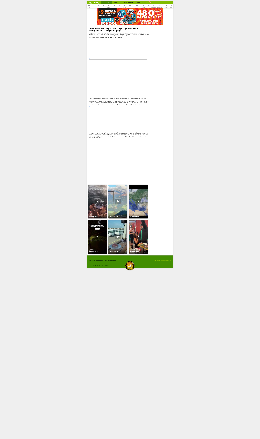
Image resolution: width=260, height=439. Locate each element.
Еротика (103, 6)
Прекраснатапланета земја (160, 7)
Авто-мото (114, 6)
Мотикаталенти (143, 7)
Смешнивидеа (89, 7)
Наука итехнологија (153, 7)
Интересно (130, 6)
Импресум (156, 261)
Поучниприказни (166, 7)
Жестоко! (119, 6)
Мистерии (94, 6)
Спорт (148, 6)
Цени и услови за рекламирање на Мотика (162, 260)
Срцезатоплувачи (137, 6)
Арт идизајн (171, 7)
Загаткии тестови (108, 7)
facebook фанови (102, 260)
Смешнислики (124, 7)
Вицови (99, 6)
